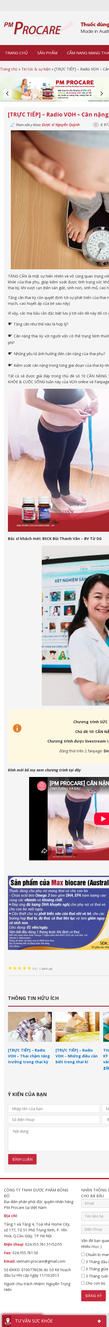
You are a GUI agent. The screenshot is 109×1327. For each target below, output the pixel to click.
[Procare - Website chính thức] (39, 28)
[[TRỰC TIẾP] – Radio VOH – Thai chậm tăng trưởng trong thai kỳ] (30, 1044)
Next (101, 93)
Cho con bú (95, 1283)
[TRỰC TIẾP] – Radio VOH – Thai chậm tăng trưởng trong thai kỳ (29, 1056)
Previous (7, 93)
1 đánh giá (42, 968)
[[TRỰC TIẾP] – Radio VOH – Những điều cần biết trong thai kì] (77, 1044)
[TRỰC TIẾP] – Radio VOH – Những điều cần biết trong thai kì (77, 1056)
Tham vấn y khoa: (48, 124)
